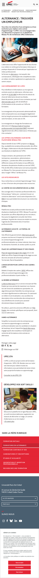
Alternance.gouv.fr (28, 235)
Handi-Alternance (29, 328)
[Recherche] (34, 3)
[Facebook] (5, 346)
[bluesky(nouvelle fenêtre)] (11, 520)
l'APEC (23, 271)
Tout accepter (19, 562)
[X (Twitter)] (8, 346)
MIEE (3, 199)
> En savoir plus (9, 421)
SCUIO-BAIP (13, 95)
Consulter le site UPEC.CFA (13, 375)
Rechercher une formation (15, 468)
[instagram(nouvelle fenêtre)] (3, 520)
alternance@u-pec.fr (9, 102)
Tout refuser (19, 572)
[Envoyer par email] (3, 346)
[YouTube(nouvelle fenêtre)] (20, 520)
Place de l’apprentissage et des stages (14, 253)
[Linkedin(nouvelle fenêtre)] (16, 520)
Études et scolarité (12, 458)
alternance (14, 74)
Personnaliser (20, 567)
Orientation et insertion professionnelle (14, 463)
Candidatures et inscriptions (16, 454)
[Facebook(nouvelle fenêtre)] (7, 520)
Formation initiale (11, 441)
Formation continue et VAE (15, 450)
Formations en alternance (14, 445)
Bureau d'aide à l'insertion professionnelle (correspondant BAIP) (16, 127)
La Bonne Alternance (9, 284)
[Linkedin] (11, 346)
